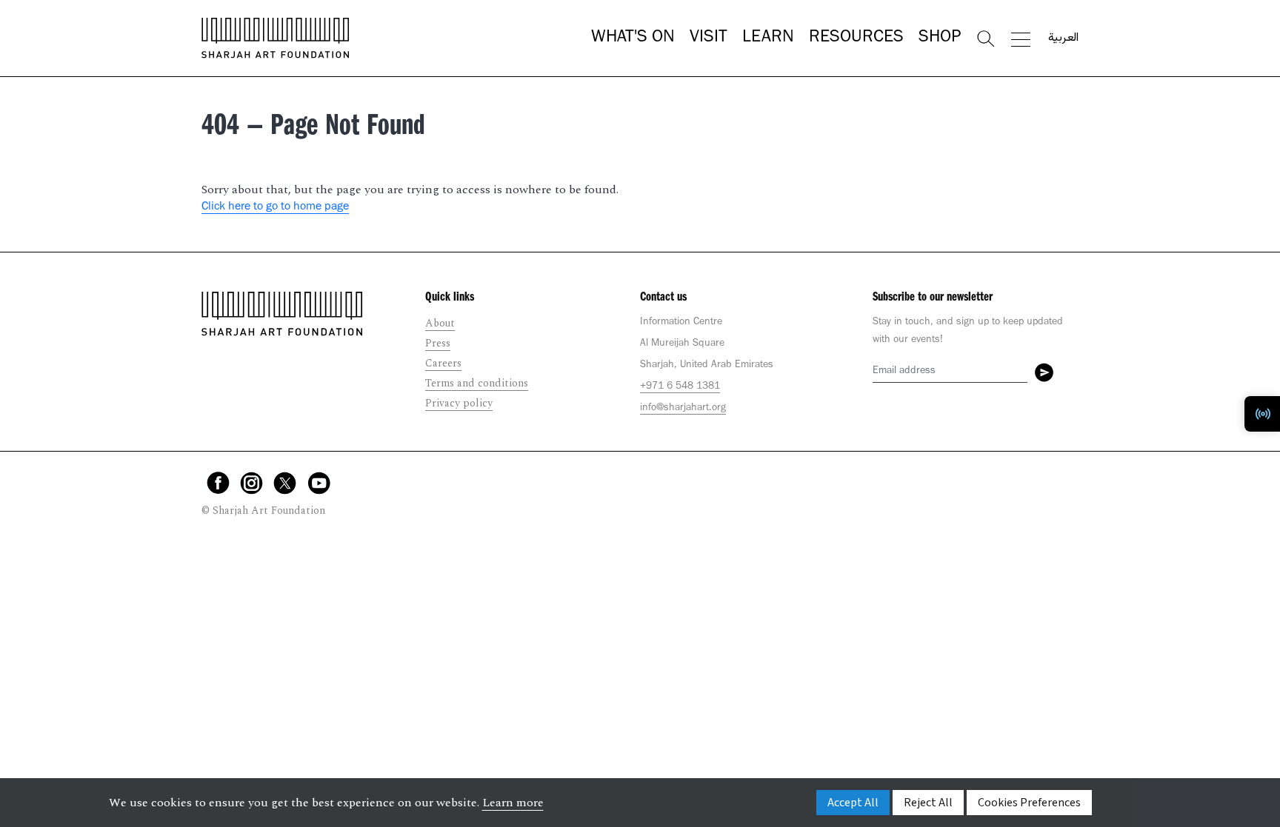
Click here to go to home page (275, 207)
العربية (1063, 38)
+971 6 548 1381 (680, 387)
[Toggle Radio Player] (1262, 414)
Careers (443, 363)
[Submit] (1044, 372)
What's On (633, 38)
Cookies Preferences (1029, 802)
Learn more (513, 802)
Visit (708, 38)
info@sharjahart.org (683, 409)
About (440, 323)
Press (437, 343)
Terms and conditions (476, 383)
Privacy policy (459, 403)
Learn (768, 38)
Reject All (928, 802)
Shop (940, 38)
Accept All (853, 802)
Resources (856, 38)
